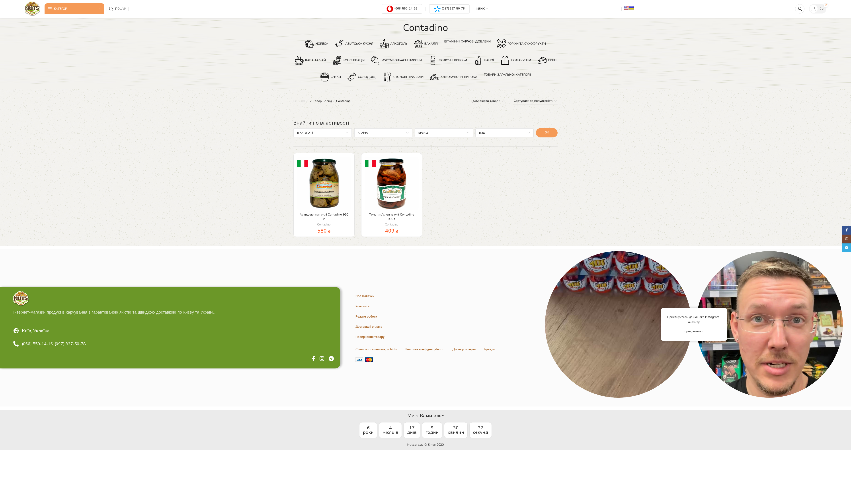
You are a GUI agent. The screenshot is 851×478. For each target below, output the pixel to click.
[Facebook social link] (313, 359)
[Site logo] (32, 8)
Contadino (324, 225)
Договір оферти (464, 349)
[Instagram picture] (618, 324)
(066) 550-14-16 (405, 9)
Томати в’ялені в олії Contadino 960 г (391, 216)
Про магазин (364, 296)
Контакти (362, 306)
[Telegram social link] (331, 359)
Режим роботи (366, 316)
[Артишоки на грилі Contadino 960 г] (324, 184)
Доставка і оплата (368, 326)
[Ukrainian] (631, 8)
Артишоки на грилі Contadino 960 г (324, 216)
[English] (626, 8)
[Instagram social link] (321, 359)
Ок (547, 133)
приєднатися (694, 331)
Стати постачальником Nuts (376, 349)
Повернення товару (370, 337)
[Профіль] (800, 8)
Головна (300, 101)
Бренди (489, 349)
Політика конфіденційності (424, 349)
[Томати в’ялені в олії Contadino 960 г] (392, 184)
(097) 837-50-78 (453, 9)
